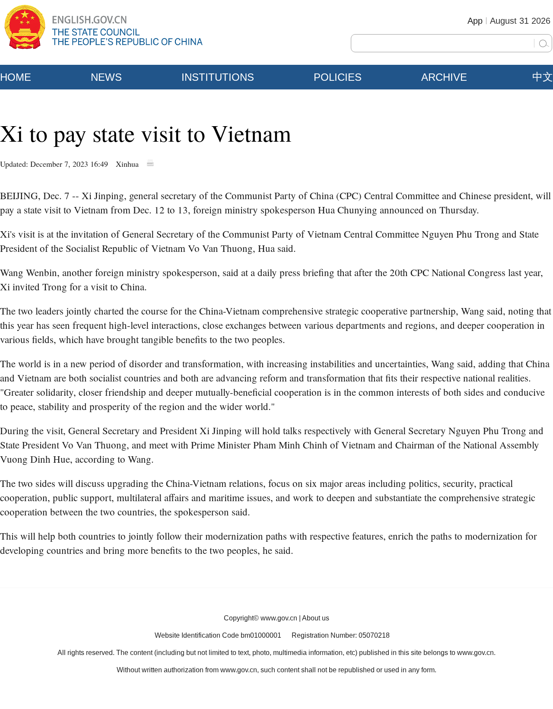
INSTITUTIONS (217, 77)
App (475, 20)
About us (315, 618)
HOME (15, 77)
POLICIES (338, 77)
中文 (542, 77)
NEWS (106, 77)
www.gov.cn (279, 618)
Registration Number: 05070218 (341, 635)
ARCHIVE (444, 77)
